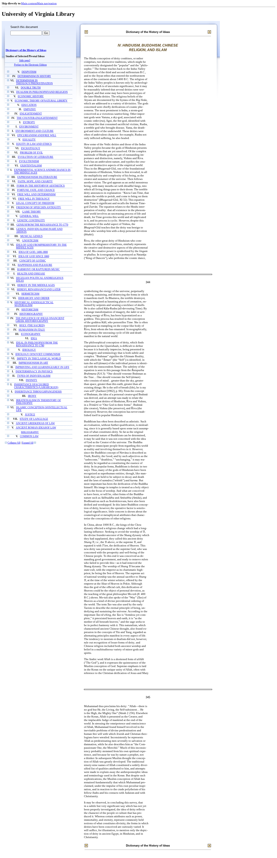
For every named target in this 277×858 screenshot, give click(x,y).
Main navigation (47, 3)
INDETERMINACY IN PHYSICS (34, 371)
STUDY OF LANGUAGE (34, 419)
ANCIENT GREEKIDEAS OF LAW (35, 423)
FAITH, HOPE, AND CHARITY (35, 181)
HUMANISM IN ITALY (32, 329)
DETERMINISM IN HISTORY (34, 76)
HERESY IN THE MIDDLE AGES (36, 285)
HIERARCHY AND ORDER (33, 298)
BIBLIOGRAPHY (30, 432)
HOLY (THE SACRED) (32, 325)
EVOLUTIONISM (29, 161)
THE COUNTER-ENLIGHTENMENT (37, 118)
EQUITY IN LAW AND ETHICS (34, 144)
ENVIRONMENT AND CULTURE (34, 131)
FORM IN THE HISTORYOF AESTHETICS (41, 185)
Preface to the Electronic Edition (30, 64)
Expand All (27, 442)
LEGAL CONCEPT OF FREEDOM (35, 203)
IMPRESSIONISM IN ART (33, 363)
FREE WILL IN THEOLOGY (34, 198)
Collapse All (14, 442)
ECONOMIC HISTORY (31, 96)
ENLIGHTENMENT (31, 113)
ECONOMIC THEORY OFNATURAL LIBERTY (41, 100)
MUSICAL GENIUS (31, 236)
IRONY (32, 396)
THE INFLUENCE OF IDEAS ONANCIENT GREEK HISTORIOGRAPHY (40, 320)
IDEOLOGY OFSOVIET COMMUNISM (37, 354)
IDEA (34, 338)
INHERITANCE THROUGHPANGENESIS (38, 391)
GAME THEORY (31, 211)
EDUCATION (29, 105)
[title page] (24, 60)
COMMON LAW (29, 436)
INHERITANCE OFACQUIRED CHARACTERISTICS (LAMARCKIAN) (36, 386)
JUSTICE (30, 414)
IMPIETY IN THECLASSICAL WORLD (39, 358)
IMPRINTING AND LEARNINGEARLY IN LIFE (42, 367)
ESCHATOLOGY (30, 148)
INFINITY (31, 380)
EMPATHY (30, 109)
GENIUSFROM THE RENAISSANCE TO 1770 (42, 224)
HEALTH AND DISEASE (31, 273)
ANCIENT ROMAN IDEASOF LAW (36, 427)
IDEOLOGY (29, 350)
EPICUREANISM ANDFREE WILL (36, 135)
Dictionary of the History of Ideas (26, 50)
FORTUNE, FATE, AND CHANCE (36, 190)
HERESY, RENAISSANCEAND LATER (39, 289)
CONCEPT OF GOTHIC (32, 260)
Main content (29, 3)
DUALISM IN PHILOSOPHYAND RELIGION (42, 92)
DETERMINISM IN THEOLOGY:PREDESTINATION (34, 82)
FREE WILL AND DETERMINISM (36, 194)
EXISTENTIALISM (31, 165)
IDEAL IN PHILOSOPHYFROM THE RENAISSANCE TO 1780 (37, 344)
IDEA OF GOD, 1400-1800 (33, 252)
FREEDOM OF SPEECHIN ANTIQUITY (38, 207)
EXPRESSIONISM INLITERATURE (37, 177)
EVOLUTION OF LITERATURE (35, 157)
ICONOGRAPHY (30, 334)
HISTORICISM (29, 309)
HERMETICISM (30, 293)
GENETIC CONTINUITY (31, 220)
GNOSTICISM (30, 240)
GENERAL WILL (29, 216)
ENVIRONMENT (29, 126)
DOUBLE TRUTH (31, 87)
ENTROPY (29, 122)
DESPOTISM (29, 72)
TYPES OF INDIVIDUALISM (33, 376)
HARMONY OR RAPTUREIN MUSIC (38, 269)
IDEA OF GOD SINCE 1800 (33, 256)
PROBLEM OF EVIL (31, 152)
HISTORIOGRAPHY (31, 314)
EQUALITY (29, 139)
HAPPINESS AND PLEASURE (35, 265)
